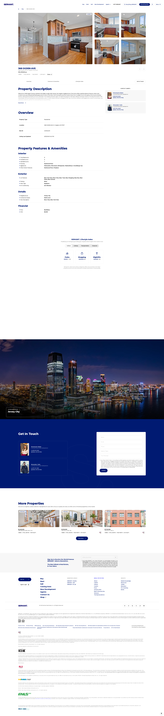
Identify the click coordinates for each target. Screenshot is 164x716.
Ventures (96, 593)
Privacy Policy (125, 467)
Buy (83, 4)
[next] (144, 69)
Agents (107, 4)
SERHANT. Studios (72, 581)
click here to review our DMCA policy (43, 698)
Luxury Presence (141, 627)
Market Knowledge (126, 581)
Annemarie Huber (36, 446)
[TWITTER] (136, 606)
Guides (123, 584)
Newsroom (123, 582)
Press (95, 587)
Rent (87, 4)
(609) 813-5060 (35, 450)
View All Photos (133, 51)
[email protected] (99, 578)
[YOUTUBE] (144, 606)
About (95, 581)
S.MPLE (96, 582)
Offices (96, 584)
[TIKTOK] (140, 606)
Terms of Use (132, 467)
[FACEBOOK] (125, 606)
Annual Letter (97, 589)
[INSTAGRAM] (128, 606)
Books (122, 589)
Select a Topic (104, 451)
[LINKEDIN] (132, 606)
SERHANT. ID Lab (71, 584)
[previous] (140, 69)
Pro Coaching (124, 587)
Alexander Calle (35, 464)
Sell (92, 4)
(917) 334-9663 (35, 468)
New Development (99, 4)
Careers (96, 586)
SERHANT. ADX (71, 582)
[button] (130, 4)
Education (123, 586)
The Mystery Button (99, 594)
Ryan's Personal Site (99, 591)
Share (48, 74)
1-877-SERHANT (117, 4)
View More (81, 538)
